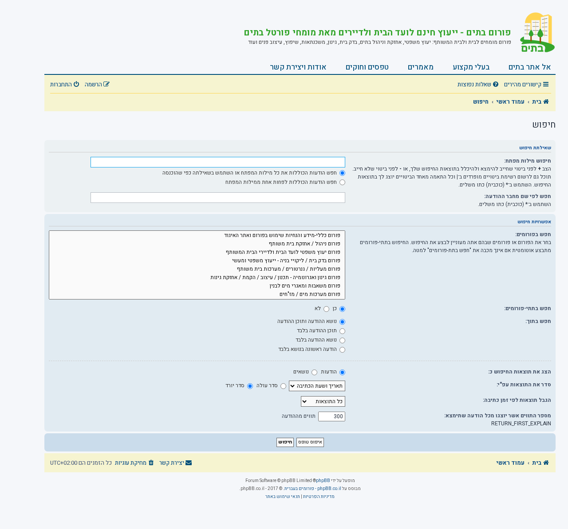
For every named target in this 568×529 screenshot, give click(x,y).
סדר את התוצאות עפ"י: (524, 385)
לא (318, 308)
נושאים (301, 372)
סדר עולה (267, 385)
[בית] (533, 33)
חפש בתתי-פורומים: (527, 308)
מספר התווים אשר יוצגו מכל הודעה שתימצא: (497, 416)
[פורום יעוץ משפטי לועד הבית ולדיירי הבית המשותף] (197, 252)
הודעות (329, 372)
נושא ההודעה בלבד (317, 340)
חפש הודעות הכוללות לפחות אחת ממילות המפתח (281, 182)
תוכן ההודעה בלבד (317, 331)
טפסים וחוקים (367, 67)
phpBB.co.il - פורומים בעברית (312, 489)
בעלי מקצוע (471, 67)
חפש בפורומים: (533, 234)
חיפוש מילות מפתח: (527, 161)
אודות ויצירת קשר (298, 67)
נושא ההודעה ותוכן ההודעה (307, 321)
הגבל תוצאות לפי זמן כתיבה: (517, 400)
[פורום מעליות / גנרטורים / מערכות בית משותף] (197, 269)
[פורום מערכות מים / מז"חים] (197, 294)
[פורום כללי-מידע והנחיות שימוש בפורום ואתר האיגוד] (197, 235)
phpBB (323, 481)
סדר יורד (235, 385)
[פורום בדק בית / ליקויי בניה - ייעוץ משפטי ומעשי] (197, 261)
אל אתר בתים (530, 67)
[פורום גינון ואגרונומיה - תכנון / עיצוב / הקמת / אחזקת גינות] (197, 277)
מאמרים (421, 67)
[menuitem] (479, 84)
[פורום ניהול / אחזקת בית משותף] (197, 244)
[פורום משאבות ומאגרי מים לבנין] (197, 286)
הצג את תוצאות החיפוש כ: (519, 372)
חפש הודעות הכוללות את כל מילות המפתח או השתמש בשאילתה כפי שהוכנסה (250, 173)
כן (335, 308)
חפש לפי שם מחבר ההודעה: (517, 196)
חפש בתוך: (538, 321)
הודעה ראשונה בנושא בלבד (308, 349)
